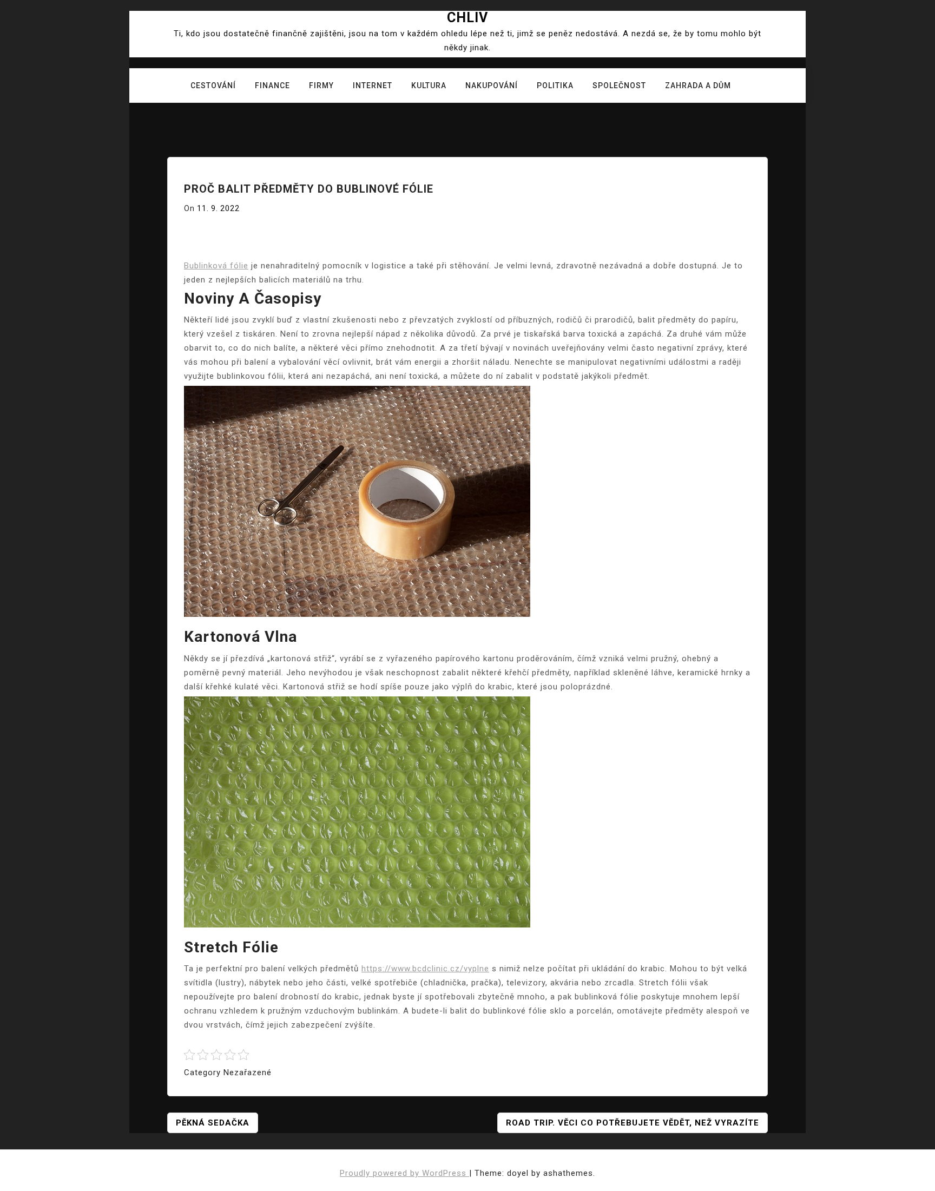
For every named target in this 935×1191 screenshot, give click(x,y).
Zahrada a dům (698, 85)
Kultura (428, 85)
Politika (555, 85)
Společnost (619, 85)
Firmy (321, 85)
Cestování (213, 85)
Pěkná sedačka (212, 1123)
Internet (372, 85)
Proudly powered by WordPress (404, 1173)
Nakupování (491, 85)
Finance (272, 85)
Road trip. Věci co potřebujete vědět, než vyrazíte (632, 1123)
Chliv (467, 17)
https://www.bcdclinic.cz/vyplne (425, 968)
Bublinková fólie (216, 266)
